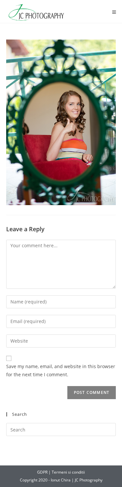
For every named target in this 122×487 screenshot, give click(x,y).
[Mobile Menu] (114, 12)
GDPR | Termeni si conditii (61, 472)
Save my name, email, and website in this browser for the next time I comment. (60, 370)
